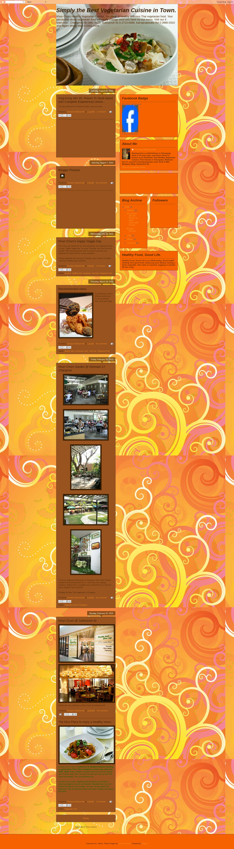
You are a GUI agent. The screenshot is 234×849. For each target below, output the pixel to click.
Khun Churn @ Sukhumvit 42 (77, 620)
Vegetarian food (106, 273)
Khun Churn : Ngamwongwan (131, 104)
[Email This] (59, 115)
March (130, 239)
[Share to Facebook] (67, 115)
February (131, 243)
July (129, 235)
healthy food (77, 273)
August (131, 210)
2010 (127, 207)
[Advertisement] (86, 138)
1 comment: (102, 112)
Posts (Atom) (91, 827)
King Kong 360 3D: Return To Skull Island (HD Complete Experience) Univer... (85, 100)
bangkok (68, 273)
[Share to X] (64, 115)
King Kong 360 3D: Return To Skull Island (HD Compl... (132, 219)
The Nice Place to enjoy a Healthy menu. (85, 722)
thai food (95, 273)
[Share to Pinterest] (70, 115)
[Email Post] (110, 112)
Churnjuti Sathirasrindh (145, 149)
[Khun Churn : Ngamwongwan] (130, 132)
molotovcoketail (124, 843)
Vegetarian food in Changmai (76, 605)
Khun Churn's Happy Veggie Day (79, 241)
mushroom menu (81, 351)
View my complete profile (133, 167)
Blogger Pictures (69, 170)
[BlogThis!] (62, 115)
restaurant (87, 273)
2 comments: (101, 802)
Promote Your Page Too (130, 134)
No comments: (102, 183)
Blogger (144, 843)
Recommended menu (72, 289)
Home (86, 818)
